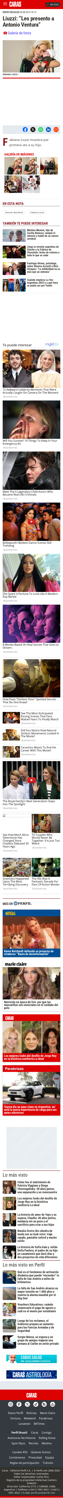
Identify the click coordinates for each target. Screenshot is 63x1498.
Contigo (47, 1432)
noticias (31, 913)
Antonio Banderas (14, 212)
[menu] (5, 4)
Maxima (47, 1443)
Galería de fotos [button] (19, 33)
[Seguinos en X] (27, 1404)
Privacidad (35, 1457)
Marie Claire (47, 1413)
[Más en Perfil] (22, 903)
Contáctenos (17, 1457)
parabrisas (31, 1069)
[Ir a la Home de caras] (15, 6)
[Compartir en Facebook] (25, 129)
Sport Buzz (18, 1443)
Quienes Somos (41, 1452)
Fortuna (15, 1418)
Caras (34, 1432)
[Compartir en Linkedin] (48, 129)
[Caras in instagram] (10, 1404)
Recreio (33, 1443)
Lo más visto (15, 1175)
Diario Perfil (15, 1413)
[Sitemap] (52, 1404)
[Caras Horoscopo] (31, 1378)
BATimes (39, 1424)
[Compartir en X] (32, 129)
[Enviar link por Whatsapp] (40, 129)
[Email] (56, 129)
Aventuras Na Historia (21, 1438)
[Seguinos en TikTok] (35, 1404)
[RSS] (44, 1404)
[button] (31, 59)
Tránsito (48, 1463)
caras (31, 1018)
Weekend (30, 1418)
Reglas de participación (24, 1463)
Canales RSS (20, 1452)
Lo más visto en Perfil (24, 1265)
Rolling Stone (47, 1438)
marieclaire (31, 964)
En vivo (54, 4)
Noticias (31, 1413)
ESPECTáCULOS (11, 12)
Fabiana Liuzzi (37, 212)
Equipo (49, 1457)
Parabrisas (46, 1418)
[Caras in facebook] (19, 1404)
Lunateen (24, 1424)
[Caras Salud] (31, 1362)
